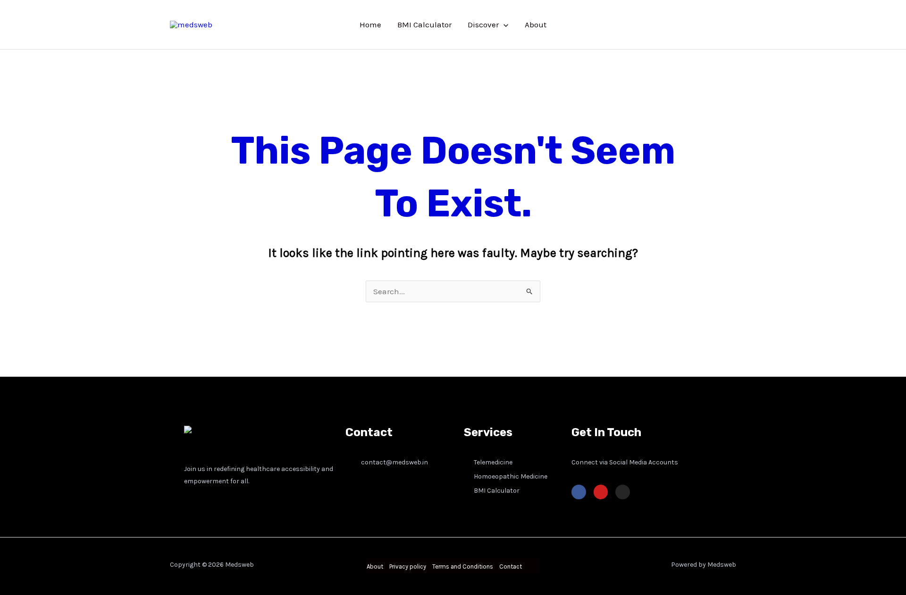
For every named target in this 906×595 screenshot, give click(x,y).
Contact (510, 566)
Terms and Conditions (462, 566)
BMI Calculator (424, 24)
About (535, 24)
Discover (483, 24)
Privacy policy (407, 566)
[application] (503, 24)
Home (370, 24)
